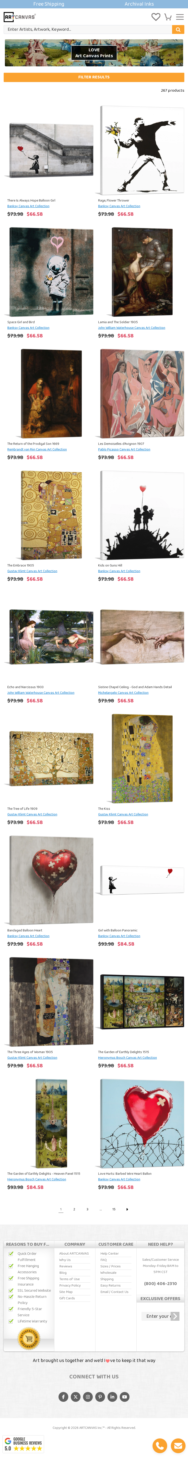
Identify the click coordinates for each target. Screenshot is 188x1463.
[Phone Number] (160, 1446)
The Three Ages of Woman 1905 (30, 1052)
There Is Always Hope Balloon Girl (31, 200)
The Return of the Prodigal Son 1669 (33, 444)
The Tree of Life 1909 (22, 808)
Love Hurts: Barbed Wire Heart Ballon (125, 1173)
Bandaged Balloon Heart (24, 930)
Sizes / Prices (110, 1266)
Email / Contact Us (114, 1292)
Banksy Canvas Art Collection (28, 206)
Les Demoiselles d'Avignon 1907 (121, 444)
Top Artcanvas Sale (94, 4)
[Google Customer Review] (23, 1444)
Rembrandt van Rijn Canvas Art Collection (37, 449)
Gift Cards (67, 1298)
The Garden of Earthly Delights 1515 (123, 1052)
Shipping (107, 1279)
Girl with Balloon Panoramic (118, 930)
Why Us (65, 1260)
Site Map (66, 1292)
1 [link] (61, 1209)
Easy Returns (110, 1286)
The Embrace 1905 (20, 565)
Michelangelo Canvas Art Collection (123, 693)
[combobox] (94, 29)
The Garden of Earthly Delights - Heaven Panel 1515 (43, 1173)
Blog (63, 1273)
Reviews (65, 1266)
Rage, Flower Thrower (113, 200)
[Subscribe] (175, 1316)
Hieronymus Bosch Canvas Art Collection (127, 1057)
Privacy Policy (70, 1286)
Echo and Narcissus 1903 (25, 687)
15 (114, 1209)
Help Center (109, 1254)
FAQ (103, 1260)
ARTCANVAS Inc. (90, 1428)
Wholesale (108, 1273)
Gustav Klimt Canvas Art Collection (32, 571)
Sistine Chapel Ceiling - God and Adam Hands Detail (135, 687)
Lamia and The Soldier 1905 (118, 322)
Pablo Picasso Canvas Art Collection (124, 449)
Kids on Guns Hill (110, 565)
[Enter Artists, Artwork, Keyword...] (178, 29)
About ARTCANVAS (74, 1254)
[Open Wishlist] (156, 17)
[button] (168, 17)
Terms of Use (69, 1279)
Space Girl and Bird (21, 322)
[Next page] (127, 1209)
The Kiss (104, 808)
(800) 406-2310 (160, 1284)
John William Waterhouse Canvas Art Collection (131, 328)
